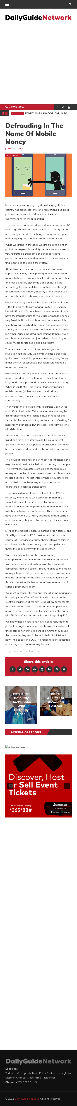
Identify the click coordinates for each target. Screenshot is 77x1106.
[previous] (10, 786)
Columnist (13, 155)
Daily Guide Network (27, 1098)
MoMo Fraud (33, 651)
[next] (67, 786)
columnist (18, 651)
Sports (17, 113)
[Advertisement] (38, 64)
